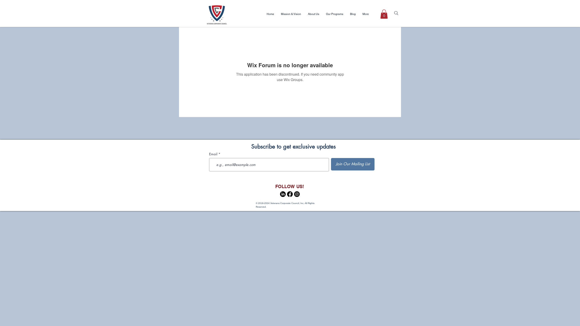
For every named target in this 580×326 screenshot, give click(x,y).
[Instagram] (297, 194)
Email (213, 154)
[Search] (396, 13)
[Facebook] (290, 194)
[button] (384, 14)
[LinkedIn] (283, 194)
